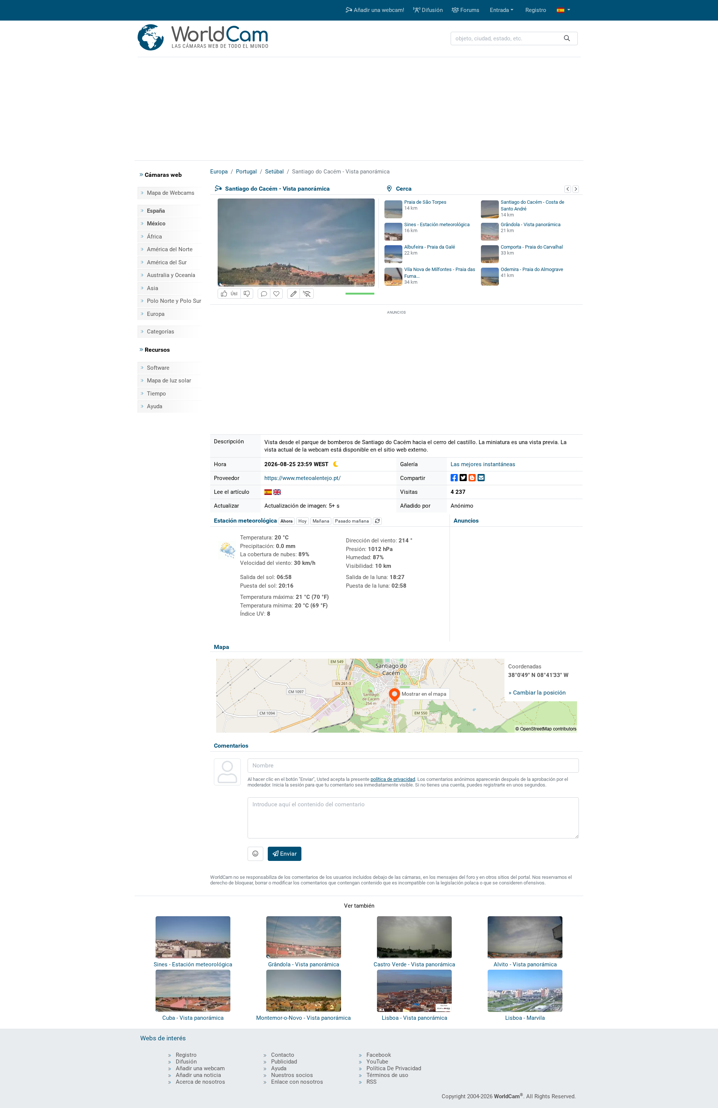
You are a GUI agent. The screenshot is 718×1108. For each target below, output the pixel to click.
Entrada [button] (499, 10)
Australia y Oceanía (171, 275)
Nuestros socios (292, 1075)
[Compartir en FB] (454, 478)
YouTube (377, 1061)
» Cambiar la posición (537, 692)
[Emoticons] (255, 854)
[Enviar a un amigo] (481, 478)
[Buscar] (566, 39)
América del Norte (170, 249)
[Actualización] (377, 521)
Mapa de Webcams (170, 193)
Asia (152, 288)
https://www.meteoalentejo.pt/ (302, 478)
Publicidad (284, 1061)
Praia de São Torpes (425, 202)
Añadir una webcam (200, 1068)
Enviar (288, 853)
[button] (563, 10)
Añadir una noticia (198, 1075)
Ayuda (154, 406)
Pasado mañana (352, 521)
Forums (469, 10)
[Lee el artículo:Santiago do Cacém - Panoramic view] (277, 492)
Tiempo (156, 393)
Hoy (302, 521)
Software (158, 367)
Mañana (321, 521)
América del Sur (167, 262)
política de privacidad (393, 779)
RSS (371, 1081)
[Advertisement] (359, 107)
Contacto (282, 1055)
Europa (156, 314)
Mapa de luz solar (169, 380)
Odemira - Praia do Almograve (532, 269)
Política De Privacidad (393, 1068)
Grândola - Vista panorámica (531, 224)
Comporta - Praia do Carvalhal (532, 247)
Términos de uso (387, 1075)
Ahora (286, 521)
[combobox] (514, 39)
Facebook (378, 1055)
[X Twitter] (463, 478)
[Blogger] (472, 478)
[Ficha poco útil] (246, 294)
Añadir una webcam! (378, 10)
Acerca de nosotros (200, 1081)
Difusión (431, 10)
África (154, 236)
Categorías (160, 331)
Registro (535, 10)
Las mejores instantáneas (483, 464)
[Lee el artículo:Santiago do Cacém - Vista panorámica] (268, 492)
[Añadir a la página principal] (276, 294)
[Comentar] (264, 294)
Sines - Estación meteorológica (437, 224)
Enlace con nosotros (297, 1081)
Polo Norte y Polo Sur (174, 301)
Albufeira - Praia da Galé (429, 247)
